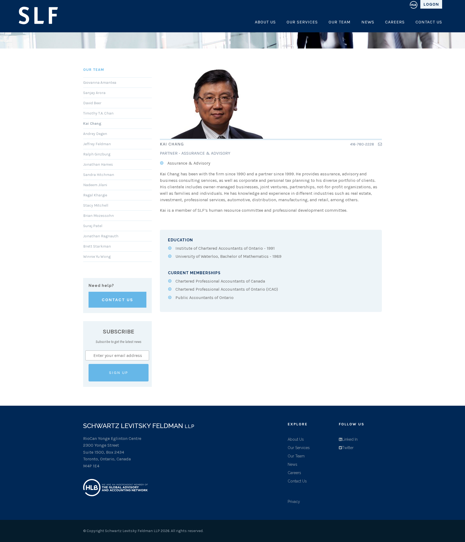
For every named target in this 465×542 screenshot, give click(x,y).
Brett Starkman (97, 246)
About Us (265, 22)
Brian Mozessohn (98, 215)
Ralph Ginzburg (96, 154)
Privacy (294, 501)
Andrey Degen (95, 133)
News (367, 22)
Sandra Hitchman (98, 174)
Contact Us (428, 22)
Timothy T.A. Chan (98, 113)
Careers (395, 22)
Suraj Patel (92, 226)
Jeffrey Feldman (97, 144)
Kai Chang (92, 123)
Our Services (302, 22)
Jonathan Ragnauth (100, 236)
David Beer (92, 103)
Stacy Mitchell (95, 205)
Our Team (340, 22)
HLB (414, 4)
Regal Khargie (95, 195)
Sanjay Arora (94, 93)
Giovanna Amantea (99, 82)
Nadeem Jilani (95, 185)
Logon (431, 4)
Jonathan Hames (98, 164)
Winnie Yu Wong (97, 256)
